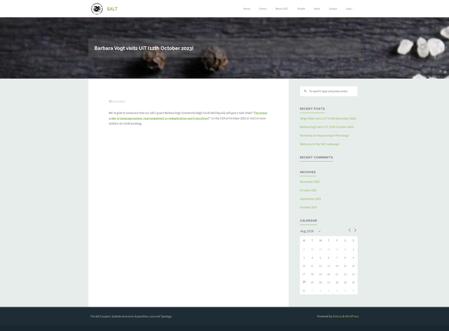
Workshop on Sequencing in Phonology (324, 135)
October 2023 (308, 190)
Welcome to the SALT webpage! (320, 144)
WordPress (352, 316)
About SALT (282, 8)
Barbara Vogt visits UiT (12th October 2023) (327, 127)
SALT (112, 8)
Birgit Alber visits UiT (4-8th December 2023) (328, 118)
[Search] (305, 91)
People (301, 8)
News (317, 8)
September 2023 (310, 199)
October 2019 (308, 207)
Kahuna (337, 316)
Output (333, 8)
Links (349, 8)
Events (263, 8)
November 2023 (310, 182)
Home (246, 8)
